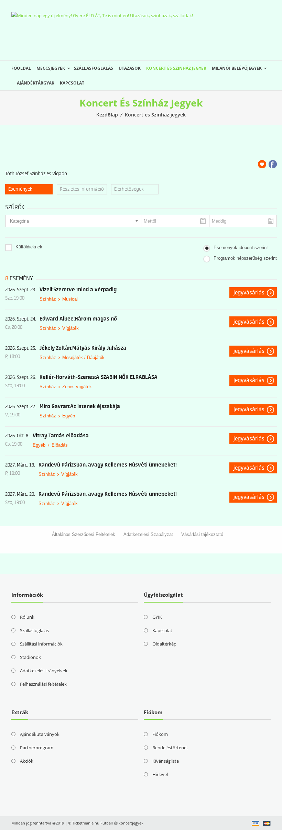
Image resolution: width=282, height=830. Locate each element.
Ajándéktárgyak (35, 83)
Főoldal (21, 68)
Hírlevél (160, 774)
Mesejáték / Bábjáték (83, 357)
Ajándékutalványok (39, 734)
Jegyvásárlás (249, 293)
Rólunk (27, 617)
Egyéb (68, 415)
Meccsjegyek (50, 68)
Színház (48, 299)
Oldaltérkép (164, 644)
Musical (70, 299)
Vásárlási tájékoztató (202, 534)
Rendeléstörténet (170, 747)
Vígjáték (70, 328)
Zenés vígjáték (77, 386)
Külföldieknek (28, 246)
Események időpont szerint (241, 247)
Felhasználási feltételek (43, 684)
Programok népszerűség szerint (245, 258)
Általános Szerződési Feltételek (83, 534)
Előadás (60, 445)
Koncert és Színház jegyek (176, 68)
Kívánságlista (165, 761)
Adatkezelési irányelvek (43, 671)
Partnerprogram (36, 747)
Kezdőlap (107, 114)
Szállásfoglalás (93, 68)
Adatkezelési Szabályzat (148, 534)
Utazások (130, 68)
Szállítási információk (41, 644)
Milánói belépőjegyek (237, 68)
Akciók (26, 761)
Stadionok (30, 657)
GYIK (157, 617)
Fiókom (160, 734)
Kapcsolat (72, 83)
